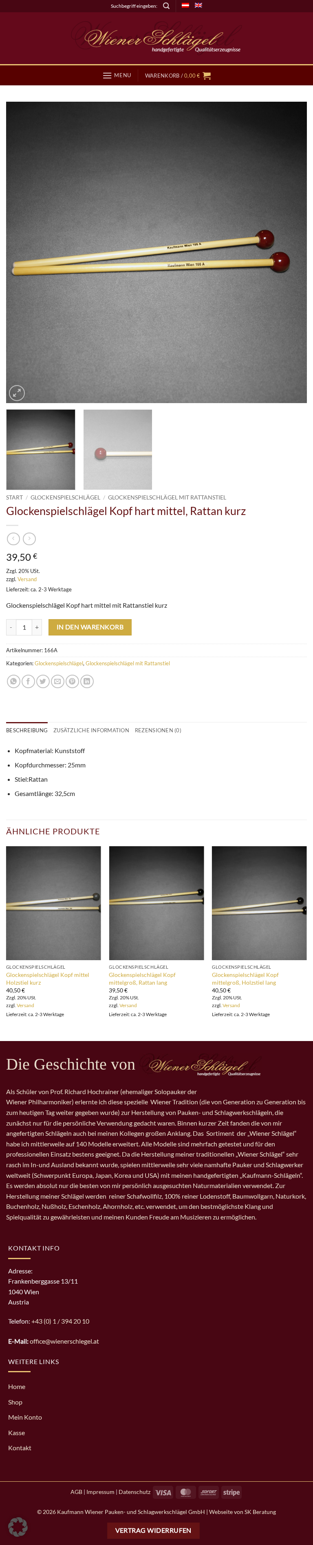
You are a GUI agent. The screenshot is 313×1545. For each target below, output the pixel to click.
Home (16, 1386)
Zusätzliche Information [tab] (91, 730)
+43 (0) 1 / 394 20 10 (60, 1321)
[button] (166, 6)
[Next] (290, 252)
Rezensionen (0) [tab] (158, 730)
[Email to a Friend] (57, 681)
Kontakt (19, 1447)
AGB (76, 1491)
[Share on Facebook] (28, 681)
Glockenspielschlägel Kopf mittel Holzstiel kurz (47, 978)
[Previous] (22, 252)
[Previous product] (29, 539)
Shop (15, 1402)
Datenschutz (134, 1491)
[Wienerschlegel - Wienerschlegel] (156, 38)
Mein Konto (25, 1417)
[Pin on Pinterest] (72, 681)
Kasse (16, 1432)
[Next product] (13, 539)
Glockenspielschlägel (65, 497)
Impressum (100, 1491)
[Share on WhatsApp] (13, 681)
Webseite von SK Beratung (242, 1511)
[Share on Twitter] (43, 681)
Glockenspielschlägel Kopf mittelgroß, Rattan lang (142, 978)
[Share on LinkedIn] (87, 681)
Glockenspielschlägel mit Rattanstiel (167, 497)
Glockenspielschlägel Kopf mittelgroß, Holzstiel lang (245, 978)
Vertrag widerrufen (153, 1530)
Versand (27, 579)
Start (14, 497)
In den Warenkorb (90, 627)
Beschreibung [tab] (27, 730)
